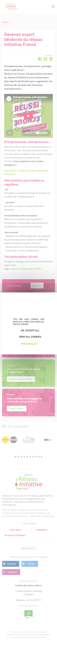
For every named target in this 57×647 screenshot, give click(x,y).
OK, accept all (29, 330)
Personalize (29, 344)
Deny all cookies (30, 337)
